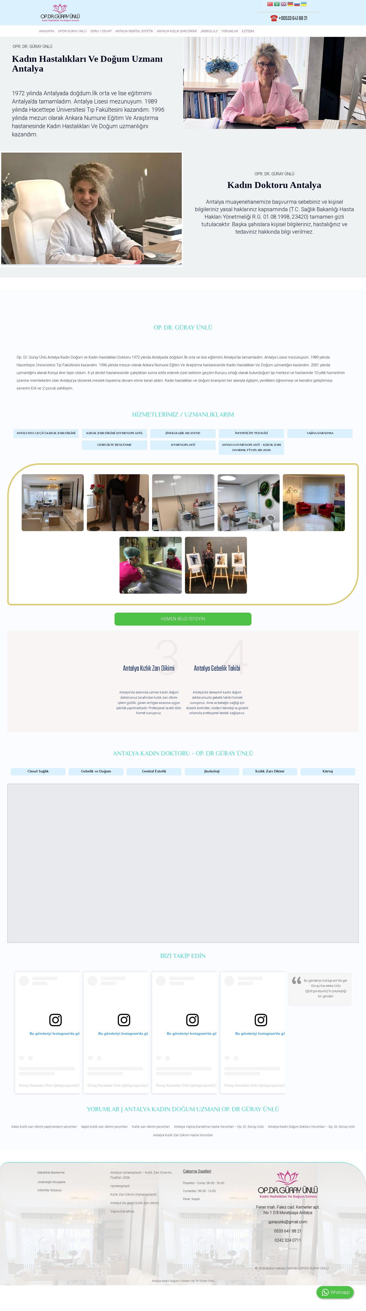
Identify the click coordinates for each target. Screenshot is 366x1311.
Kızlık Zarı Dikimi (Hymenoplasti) (114, 433)
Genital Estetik (154, 771)
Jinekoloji (209, 31)
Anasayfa (46, 31)
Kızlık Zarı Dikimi (269, 771)
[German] (290, 4)
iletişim (248, 31)
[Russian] (297, 4)
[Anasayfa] (60, 12)
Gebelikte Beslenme (114, 445)
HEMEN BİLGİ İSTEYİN (183, 618)
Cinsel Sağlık (38, 771)
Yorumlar (229, 31)
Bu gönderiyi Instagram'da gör (325, 980)
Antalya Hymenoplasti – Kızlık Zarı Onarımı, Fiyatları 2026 (251, 448)
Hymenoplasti (183, 445)
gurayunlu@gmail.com (287, 1221)
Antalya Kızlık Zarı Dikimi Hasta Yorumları (183, 1135)
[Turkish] (270, 4)
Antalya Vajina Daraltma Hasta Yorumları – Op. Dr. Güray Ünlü (219, 1126)
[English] (284, 4)
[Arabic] (277, 4)
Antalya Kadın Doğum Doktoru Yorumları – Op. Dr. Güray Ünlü (311, 1126)
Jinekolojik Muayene (183, 433)
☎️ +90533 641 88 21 (288, 18)
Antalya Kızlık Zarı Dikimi (177, 31)
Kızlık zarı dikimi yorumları (151, 1126)
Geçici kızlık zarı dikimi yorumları (104, 1126)
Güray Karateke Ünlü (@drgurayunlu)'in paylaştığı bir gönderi (67, 1085)
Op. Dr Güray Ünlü (202, 1281)
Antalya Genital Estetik (134, 31)
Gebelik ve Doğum (96, 771)
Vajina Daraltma (320, 433)
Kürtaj (328, 771)
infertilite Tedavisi (251, 433)
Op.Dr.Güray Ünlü (72, 31)
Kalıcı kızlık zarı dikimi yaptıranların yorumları (44, 1126)
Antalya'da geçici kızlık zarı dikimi (45, 433)
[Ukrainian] (304, 4)
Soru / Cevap (101, 31)
